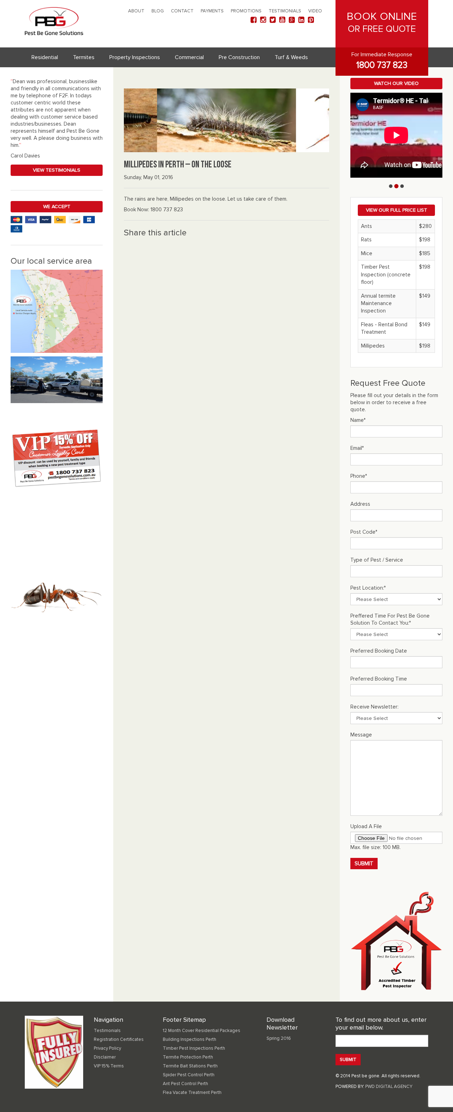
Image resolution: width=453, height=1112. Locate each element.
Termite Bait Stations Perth (190, 1066)
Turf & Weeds (291, 57)
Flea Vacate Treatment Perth (192, 1092)
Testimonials (285, 11)
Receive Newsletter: (374, 707)
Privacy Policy (107, 1048)
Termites (83, 57)
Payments (212, 11)
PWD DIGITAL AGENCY (388, 1086)
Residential (44, 57)
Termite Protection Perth (188, 1057)
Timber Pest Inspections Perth (194, 1048)
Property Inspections (134, 57)
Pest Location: (368, 588)
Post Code (363, 532)
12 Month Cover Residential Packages (201, 1030)
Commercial (189, 57)
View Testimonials (56, 170)
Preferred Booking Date (378, 651)
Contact (182, 11)
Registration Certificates (119, 1039)
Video (315, 11)
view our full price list (396, 210)
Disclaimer (105, 1057)
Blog (157, 11)
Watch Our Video (396, 83)
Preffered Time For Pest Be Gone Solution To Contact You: (390, 619)
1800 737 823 (381, 65)
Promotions (246, 11)
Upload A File (366, 826)
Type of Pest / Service (376, 560)
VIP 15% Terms (109, 1066)
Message (361, 735)
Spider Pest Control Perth (188, 1075)
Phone (358, 476)
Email (357, 448)
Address (360, 504)
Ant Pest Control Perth (185, 1084)
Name (358, 420)
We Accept (56, 207)
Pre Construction (239, 57)
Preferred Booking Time (378, 679)
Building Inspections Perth (189, 1039)
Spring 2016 (278, 1038)
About (136, 11)
